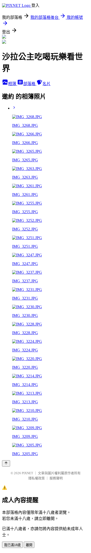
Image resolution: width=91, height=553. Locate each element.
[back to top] (6, 463)
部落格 (29, 84)
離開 (29, 545)
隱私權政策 (36, 478)
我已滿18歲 (12, 545)
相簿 (12, 84)
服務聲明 (56, 478)
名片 (46, 84)
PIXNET (27, 473)
